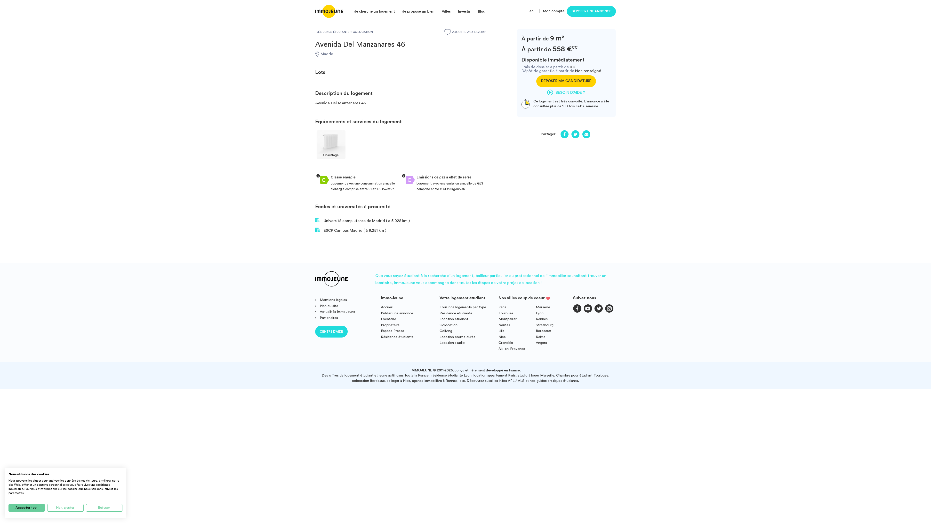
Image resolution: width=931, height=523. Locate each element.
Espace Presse (392, 331)
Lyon (540, 313)
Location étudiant (454, 319)
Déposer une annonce (591, 11)
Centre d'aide (331, 331)
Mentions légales (333, 300)
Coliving (446, 331)
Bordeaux (543, 331)
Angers (541, 343)
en (532, 11)
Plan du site (329, 306)
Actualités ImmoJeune (337, 312)
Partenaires (329, 318)
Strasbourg (545, 325)
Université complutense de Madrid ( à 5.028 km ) (366, 221)
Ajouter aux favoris (469, 32)
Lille (501, 331)
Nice (502, 337)
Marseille (543, 307)
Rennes (542, 319)
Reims (540, 337)
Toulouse (505, 313)
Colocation (448, 325)
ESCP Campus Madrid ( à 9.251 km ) (354, 230)
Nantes (504, 325)
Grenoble (505, 343)
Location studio (452, 343)
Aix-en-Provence (511, 349)
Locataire (388, 319)
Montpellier (507, 319)
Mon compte (553, 11)
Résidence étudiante (397, 337)
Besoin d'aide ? (570, 92)
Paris (502, 307)
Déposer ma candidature (566, 81)
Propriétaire (390, 325)
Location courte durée (457, 337)
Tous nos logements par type (463, 307)
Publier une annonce (397, 313)
